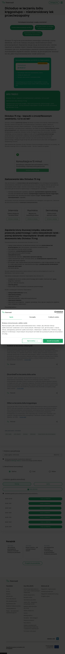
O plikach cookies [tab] (53, 317)
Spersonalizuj (31, 341)
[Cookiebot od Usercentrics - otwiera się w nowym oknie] (55, 312)
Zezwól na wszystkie (53, 341)
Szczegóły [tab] (32, 317)
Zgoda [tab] (11, 317)
